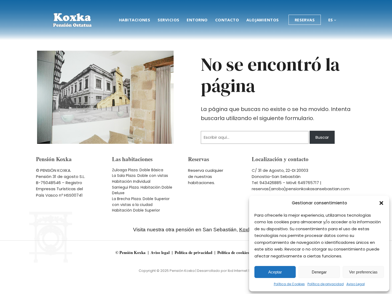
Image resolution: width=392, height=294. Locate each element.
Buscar (322, 137)
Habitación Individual (131, 181)
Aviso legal (160, 252)
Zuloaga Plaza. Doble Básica (137, 170)
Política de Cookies (289, 284)
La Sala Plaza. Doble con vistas (140, 175)
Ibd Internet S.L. (240, 270)
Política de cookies (233, 252)
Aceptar (275, 272)
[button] (381, 203)
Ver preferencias (363, 272)
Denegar (319, 272)
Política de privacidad (325, 284)
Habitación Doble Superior (136, 210)
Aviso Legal (355, 284)
